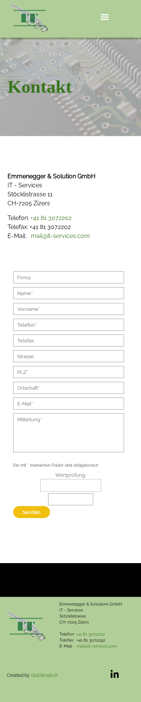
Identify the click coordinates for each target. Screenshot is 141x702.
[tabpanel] (70, 86)
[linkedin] (114, 673)
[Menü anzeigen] (105, 17)
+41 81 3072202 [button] (50, 217)
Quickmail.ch (44, 675)
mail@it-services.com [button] (60, 236)
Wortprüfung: (70, 475)
